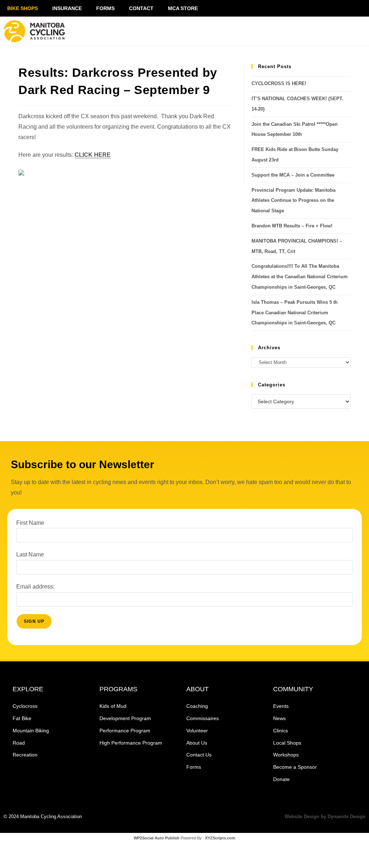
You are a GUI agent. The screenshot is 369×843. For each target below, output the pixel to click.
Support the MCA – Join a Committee (293, 175)
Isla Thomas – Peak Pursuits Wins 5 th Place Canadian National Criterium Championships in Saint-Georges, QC (295, 313)
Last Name (30, 554)
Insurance (67, 8)
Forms (105, 8)
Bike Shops (22, 8)
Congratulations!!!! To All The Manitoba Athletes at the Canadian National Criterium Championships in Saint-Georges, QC (300, 276)
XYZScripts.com (220, 838)
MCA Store (183, 8)
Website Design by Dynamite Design (325, 816)
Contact (141, 8)
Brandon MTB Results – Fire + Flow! (292, 226)
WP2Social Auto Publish (156, 838)
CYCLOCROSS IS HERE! (279, 83)
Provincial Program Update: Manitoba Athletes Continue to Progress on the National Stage (293, 200)
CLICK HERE (93, 155)
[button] (303, 31)
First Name (30, 523)
